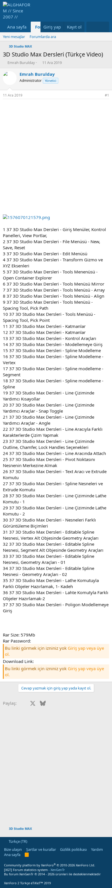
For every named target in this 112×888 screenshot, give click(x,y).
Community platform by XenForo (49, 865)
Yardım (97, 849)
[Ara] (103, 27)
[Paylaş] (99, 95)
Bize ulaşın (13, 849)
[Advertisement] (56, 158)
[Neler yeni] (92, 27)
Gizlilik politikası (73, 849)
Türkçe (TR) (17, 841)
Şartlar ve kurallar (41, 849)
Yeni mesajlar (14, 36)
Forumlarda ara (43, 36)
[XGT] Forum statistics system (34, 870)
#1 (107, 95)
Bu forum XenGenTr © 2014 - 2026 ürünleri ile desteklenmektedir (52, 874)
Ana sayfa (16, 27)
